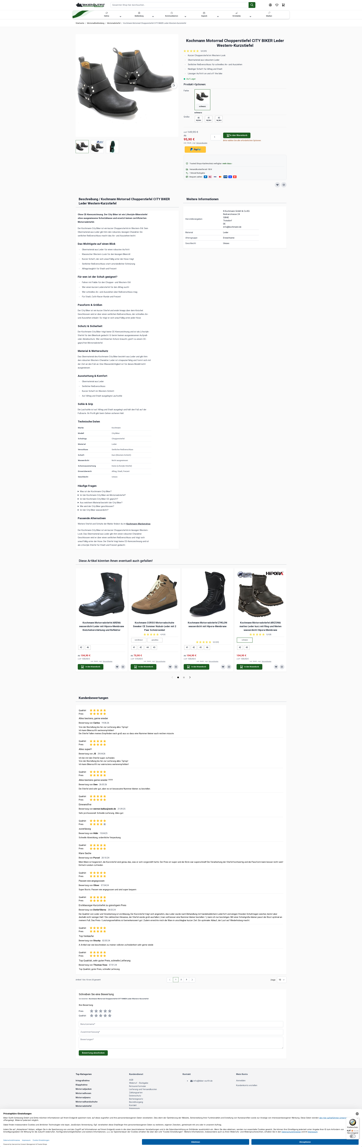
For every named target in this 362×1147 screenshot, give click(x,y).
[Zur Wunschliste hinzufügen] (277, 184)
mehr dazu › (227, 163)
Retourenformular (137, 1086)
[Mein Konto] (270, 5)
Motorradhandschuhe (86, 1101)
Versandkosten (201, 143)
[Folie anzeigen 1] (178, 677)
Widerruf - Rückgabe (138, 1083)
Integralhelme (83, 1080)
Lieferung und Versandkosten (143, 1089)
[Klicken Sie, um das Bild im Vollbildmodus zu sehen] (127, 85)
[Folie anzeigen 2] (184, 677)
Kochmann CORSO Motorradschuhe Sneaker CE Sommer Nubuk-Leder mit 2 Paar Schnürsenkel (154, 626)
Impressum (134, 1108)
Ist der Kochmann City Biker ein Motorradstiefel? (103, 495)
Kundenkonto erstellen (246, 1085)
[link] (170, 979)
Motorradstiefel (113, 23)
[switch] (352, 1136)
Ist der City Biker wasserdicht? (94, 510)
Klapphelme (81, 1085)
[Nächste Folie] (190, 677)
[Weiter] (192, 979)
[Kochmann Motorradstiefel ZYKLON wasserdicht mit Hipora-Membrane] (207, 594)
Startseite (80, 23)
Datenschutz (135, 1095)
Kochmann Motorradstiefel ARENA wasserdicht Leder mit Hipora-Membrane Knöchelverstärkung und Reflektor (101, 626)
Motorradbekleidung (95, 23)
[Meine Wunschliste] (277, 5)
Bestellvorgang (136, 1102)
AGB (131, 1080)
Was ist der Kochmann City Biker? (96, 491)
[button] (235, 51)
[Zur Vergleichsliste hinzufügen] (283, 184)
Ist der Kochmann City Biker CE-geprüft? (99, 499)
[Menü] (357, 1119)
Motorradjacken (84, 1089)
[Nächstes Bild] (174, 85)
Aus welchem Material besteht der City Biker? (101, 502)
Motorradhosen (83, 1093)
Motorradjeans (83, 1097)
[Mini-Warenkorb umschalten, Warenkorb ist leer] (283, 5)
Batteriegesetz (136, 1099)
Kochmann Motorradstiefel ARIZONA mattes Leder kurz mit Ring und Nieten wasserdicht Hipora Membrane (260, 626)
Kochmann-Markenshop (138, 524)
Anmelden (240, 1080)
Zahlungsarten (136, 1092)
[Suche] (252, 5)
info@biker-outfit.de (203, 1081)
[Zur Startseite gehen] (90, 5)
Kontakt (133, 1105)
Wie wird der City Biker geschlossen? (97, 506)
